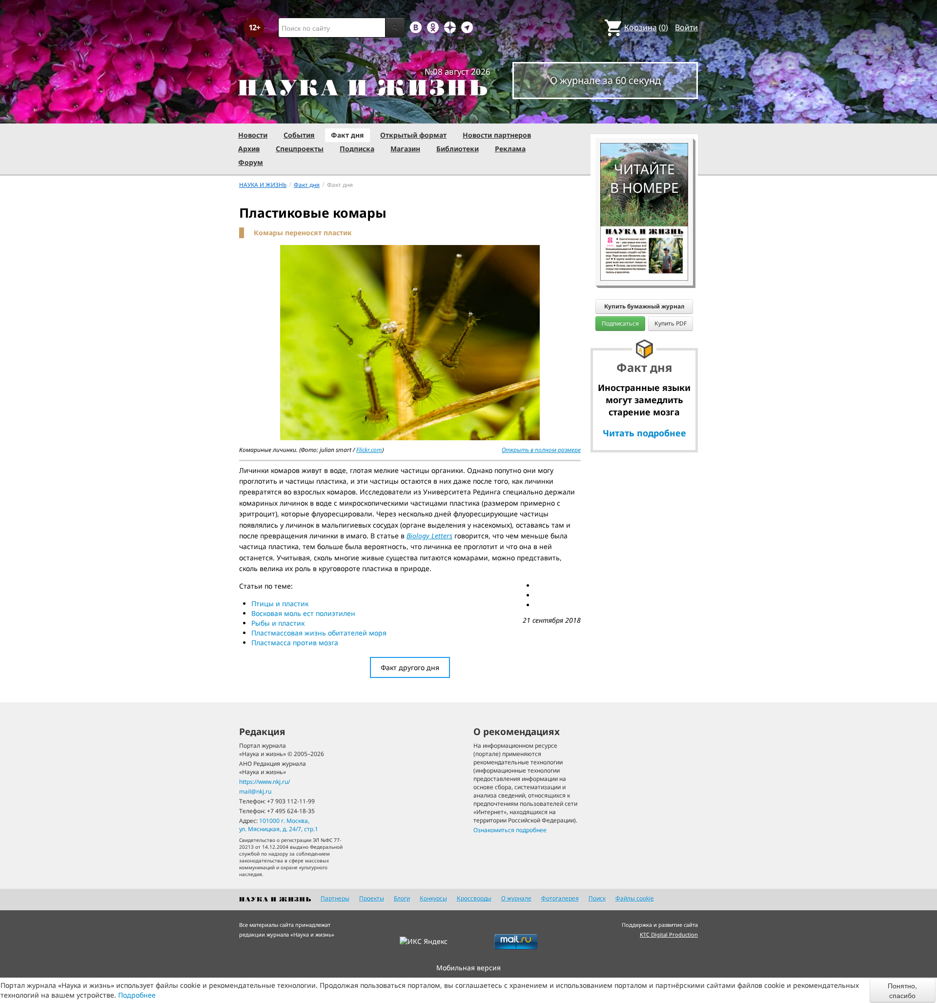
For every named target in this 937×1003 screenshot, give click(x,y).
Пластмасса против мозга (294, 642)
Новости (252, 135)
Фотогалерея (560, 898)
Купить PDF (670, 323)
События (299, 135)
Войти (686, 27)
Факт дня (347, 135)
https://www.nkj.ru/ (264, 782)
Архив (249, 148)
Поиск (597, 898)
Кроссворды (474, 898)
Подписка (357, 148)
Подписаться (620, 323)
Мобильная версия (468, 967)
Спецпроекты (300, 148)
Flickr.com (369, 450)
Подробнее (137, 995)
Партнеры (335, 898)
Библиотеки (457, 148)
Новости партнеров (497, 135)
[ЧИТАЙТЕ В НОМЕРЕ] (644, 114)
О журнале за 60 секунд (605, 80)
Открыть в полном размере (541, 450)
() (646, 27)
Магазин (405, 148)
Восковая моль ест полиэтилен (303, 613)
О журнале (516, 898)
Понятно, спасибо (902, 990)
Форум (250, 162)
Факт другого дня (410, 667)
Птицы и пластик (279, 603)
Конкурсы (433, 898)
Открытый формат (413, 135)
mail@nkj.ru (255, 791)
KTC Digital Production (669, 934)
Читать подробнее (644, 433)
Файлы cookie (634, 898)
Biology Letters (429, 535)
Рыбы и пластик (278, 623)
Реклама (510, 148)
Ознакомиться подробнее (510, 830)
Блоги (402, 898)
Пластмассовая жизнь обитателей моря (319, 632)
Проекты (371, 898)
